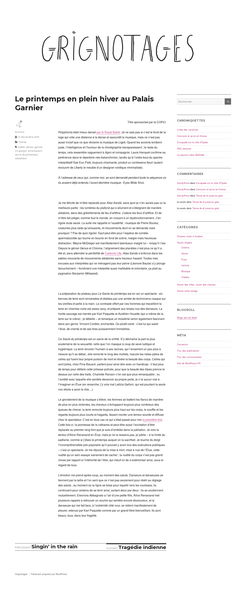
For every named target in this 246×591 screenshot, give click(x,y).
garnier (38, 147)
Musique (185, 271)
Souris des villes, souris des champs (196, 284)
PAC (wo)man (184, 148)
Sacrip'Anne (183, 183)
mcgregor (21, 150)
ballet (21, 147)
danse (29, 147)
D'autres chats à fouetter (190, 236)
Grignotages (21, 574)
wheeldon (21, 158)
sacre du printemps (26, 154)
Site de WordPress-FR (188, 363)
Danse (22, 141)
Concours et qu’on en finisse (192, 136)
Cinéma (185, 247)
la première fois (152, 420)
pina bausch (35, 150)
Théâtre (185, 277)
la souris (19, 131)
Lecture (185, 265)
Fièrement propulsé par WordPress (49, 574)
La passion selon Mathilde (190, 155)
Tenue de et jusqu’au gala (209, 195)
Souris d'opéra (184, 242)
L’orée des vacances (187, 129)
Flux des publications (188, 350)
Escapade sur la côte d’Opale (192, 142)
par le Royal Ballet (108, 132)
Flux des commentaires (189, 357)
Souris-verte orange (187, 291)
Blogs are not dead (187, 317)
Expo (184, 259)
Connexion (182, 344)
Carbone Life (113, 253)
